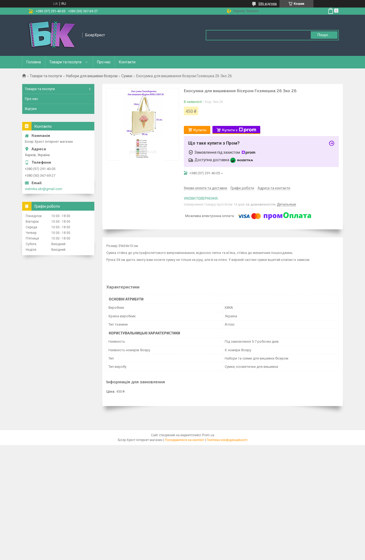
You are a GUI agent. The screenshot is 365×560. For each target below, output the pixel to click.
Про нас (104, 62)
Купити (199, 130)
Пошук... (324, 35)
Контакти (127, 62)
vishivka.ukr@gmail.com (43, 189)
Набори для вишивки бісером (92, 76)
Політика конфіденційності (227, 440)
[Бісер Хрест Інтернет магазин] (52, 35)
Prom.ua (208, 435)
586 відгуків (267, 4)
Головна (33, 62)
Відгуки (31, 109)
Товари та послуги (65, 62)
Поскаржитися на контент (184, 440)
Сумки (126, 76)
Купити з (230, 130)
